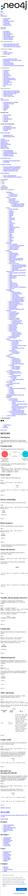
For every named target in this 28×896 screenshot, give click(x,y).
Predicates (11, 290)
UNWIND (11, 237)
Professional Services (8, 830)
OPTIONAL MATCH (14, 227)
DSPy (4, 110)
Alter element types (16, 361)
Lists (10, 279)
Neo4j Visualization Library (9, 79)
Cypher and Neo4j (13, 194)
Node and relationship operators (16, 301)
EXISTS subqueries (13, 249)
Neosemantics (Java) (8, 135)
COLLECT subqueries (14, 246)
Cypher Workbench (7, 118)
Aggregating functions (14, 313)
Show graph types (16, 362)
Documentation (6, 839)
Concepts (14, 378)
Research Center (7, 855)
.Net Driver (6, 76)
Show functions (12, 311)
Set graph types (15, 358)
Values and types (10, 271)
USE (10, 238)
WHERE (11, 240)
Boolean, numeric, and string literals (17, 275)
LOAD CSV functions (14, 318)
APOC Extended (7, 115)
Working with (13, 284)
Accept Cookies (21, 889)
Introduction (9, 192)
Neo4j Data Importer (8, 33)
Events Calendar (7, 858)
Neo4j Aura (3, 27)
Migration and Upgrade (8, 21)
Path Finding (6, 162)
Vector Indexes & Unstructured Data (11, 168)
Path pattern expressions (17, 298)
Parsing (11, 387)
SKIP (10, 236)
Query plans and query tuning (13, 371)
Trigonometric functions (17, 323)
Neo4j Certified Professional (9, 175)
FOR (10, 216)
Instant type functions (17, 333)
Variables (11, 389)
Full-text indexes (16, 352)
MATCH (11, 224)
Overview (11, 193)
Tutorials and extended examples (16, 411)
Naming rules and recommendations (17, 388)
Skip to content (4, 187)
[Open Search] (2, 13)
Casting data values (13, 285)
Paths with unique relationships (16, 258)
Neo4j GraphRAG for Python (10, 59)
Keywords (11, 391)
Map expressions (13, 307)
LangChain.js (6, 106)
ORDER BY (12, 228)
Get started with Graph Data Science (11, 160)
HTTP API (5, 83)
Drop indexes (15, 344)
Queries (8, 197)
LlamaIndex (6, 107)
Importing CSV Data (8, 154)
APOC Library (6, 54)
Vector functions (13, 337)
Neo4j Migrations (7, 129)
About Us (5, 866)
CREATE (11, 211)
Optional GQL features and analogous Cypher (18, 408)
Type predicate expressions (18, 300)
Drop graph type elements (18, 363)
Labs (2, 98)
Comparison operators (17, 293)
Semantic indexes (13, 350)
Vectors (11, 281)
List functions (12, 316)
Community (6, 842)
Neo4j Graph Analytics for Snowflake (12, 46)
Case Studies (6, 856)
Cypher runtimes (13, 376)
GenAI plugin (6, 61)
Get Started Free (4, 179)
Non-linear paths (13, 255)
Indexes (8, 339)
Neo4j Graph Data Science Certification (12, 177)
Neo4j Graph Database (8, 825)
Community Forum (5, 140)
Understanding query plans (15, 372)
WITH (10, 241)
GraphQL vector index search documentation (13, 65)
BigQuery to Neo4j (7, 94)
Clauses (8, 207)
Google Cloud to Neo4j (8, 96)
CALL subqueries (13, 244)
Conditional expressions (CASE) (16, 309)
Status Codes (6, 22)
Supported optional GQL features (19, 406)
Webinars (5, 860)
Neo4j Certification (5, 173)
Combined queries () (18, 203)
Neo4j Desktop (6, 35)
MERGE (11, 225)
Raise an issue (4, 430)
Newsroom (5, 868)
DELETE (11, 212)
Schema (8, 355)
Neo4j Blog (6, 852)
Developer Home (7, 837)
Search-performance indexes (15, 340)
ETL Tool (5, 120)
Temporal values (13, 276)
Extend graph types (16, 359)
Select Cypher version (14, 201)
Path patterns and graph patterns (19, 266)
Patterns (8, 250)
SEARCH (11, 232)
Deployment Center (7, 829)
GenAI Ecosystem (5, 99)
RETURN (11, 231)
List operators (15, 294)
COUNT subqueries (13, 248)
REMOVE (11, 229)
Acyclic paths (12, 262)
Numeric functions (16, 322)
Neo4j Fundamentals (8, 150)
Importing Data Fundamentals (10, 153)
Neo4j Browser (6, 32)
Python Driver (6, 70)
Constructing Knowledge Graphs (10, 169)
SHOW (11, 235)
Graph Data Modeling (8, 155)
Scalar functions (12, 326)
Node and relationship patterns (19, 264)
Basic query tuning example (18, 413)
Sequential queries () (18, 206)
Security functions (13, 327)
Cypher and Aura (13, 196)
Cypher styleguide (13, 398)
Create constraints (16, 366)
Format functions (16, 335)
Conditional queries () (18, 205)
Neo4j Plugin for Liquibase (9, 127)
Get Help (3, 139)
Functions (8, 310)
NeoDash (5, 121)
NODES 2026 (6, 859)
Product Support (4, 142)
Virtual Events (6, 844)
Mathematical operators (14, 302)
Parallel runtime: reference (18, 379)
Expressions (9, 289)
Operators (11, 374)
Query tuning (12, 380)
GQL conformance (13, 400)
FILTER (11, 214)
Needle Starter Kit (7, 126)
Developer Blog (7, 841)
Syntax (10, 354)
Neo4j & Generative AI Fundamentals (12, 166)
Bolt (4, 86)
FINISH (11, 215)
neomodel (5, 130)
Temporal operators (13, 305)
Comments (11, 393)
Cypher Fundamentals (8, 151)
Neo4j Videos (4, 145)
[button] (2, 13)
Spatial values (12, 277)
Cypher (5, 51)
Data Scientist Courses (6, 158)
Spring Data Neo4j (7, 82)
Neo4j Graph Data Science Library (11, 44)
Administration (9, 384)
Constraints (11, 365)
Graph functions (13, 315)
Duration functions (16, 332)
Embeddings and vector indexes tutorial (12, 60)
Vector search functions (8, 64)
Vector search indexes (8, 62)
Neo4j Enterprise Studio (8, 36)
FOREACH (12, 218)
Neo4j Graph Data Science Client (11, 45)
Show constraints (16, 367)
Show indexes (15, 342)
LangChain (6, 104)
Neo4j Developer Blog (6, 144)
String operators (15, 296)
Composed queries (13, 202)
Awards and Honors (8, 869)
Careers (5, 870)
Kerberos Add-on (7, 25)
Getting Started (6, 18)
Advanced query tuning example (19, 414)
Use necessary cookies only (19, 893)
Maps (10, 280)
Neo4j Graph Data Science (9, 827)
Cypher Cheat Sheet (8, 52)
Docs (2, 11)
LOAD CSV (12, 223)
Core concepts (12, 198)
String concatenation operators (16, 303)
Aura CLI (5, 116)
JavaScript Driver (7, 75)
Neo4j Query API (7, 84)
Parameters (11, 392)
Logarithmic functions (17, 320)
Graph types (12, 357)
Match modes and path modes (19, 270)
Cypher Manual (7, 424)
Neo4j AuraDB (6, 826)
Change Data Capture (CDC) (10, 93)
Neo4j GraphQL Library (9, 78)
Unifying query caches (14, 383)
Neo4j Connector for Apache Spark (11, 90)
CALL (10, 210)
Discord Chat (4, 141)
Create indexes (15, 341)
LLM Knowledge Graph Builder (10, 102)
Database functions (13, 314)
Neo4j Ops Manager (8, 37)
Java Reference (6, 23)
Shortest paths (12, 257)
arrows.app (5, 117)
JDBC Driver (6, 74)
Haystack (5, 108)
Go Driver (5, 71)
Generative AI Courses (6, 164)
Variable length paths (17, 267)
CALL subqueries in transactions (16, 245)
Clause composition (13, 209)
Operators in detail (16, 375)
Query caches (9, 381)
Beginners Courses (5, 148)
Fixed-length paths (13, 253)
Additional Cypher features (18, 410)
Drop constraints (16, 368)
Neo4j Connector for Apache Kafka (11, 92)
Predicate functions (13, 324)
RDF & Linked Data (5, 132)
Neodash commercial (8, 39)
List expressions (12, 306)
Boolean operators (16, 292)
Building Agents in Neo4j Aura (10, 170)
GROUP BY (12, 219)
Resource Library (7, 851)
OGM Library (6, 80)
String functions (12, 329)
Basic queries (12, 199)
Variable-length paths (14, 254)
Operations (5, 19)
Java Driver (6, 73)
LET (10, 220)
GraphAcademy (4, 146)
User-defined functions (14, 336)
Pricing (5, 831)
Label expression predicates (18, 297)
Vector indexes (15, 353)
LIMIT (10, 222)
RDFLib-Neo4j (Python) (9, 136)
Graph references (13, 283)
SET (10, 233)
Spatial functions (13, 328)
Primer (10, 251)
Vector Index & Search (8, 103)
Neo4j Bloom (6, 31)
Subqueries (8, 242)
